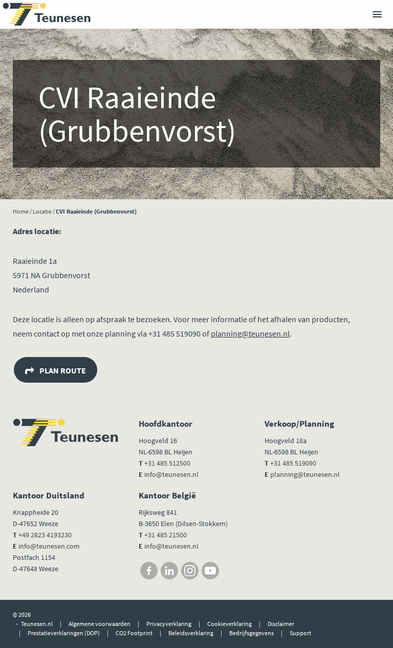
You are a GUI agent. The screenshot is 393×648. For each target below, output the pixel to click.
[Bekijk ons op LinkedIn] (169, 570)
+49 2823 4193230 (45, 534)
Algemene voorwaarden (99, 624)
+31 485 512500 (167, 463)
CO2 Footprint (134, 633)
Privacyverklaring (168, 624)
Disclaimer (281, 624)
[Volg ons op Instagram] (190, 570)
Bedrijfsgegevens (251, 633)
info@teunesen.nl (171, 474)
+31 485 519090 (293, 463)
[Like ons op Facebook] (149, 570)
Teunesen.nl (37, 624)
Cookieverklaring (229, 624)
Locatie (42, 211)
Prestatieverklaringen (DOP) (64, 633)
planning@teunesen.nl (250, 333)
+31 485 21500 (165, 534)
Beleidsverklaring (190, 633)
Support (300, 633)
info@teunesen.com (49, 546)
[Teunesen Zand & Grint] (47, 14)
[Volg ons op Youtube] (210, 570)
